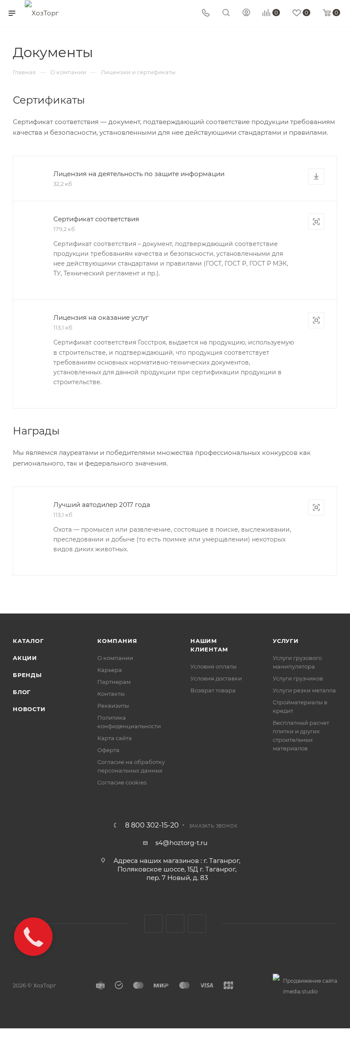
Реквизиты (113, 705)
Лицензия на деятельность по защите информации (139, 174)
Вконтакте (153, 924)
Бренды (27, 674)
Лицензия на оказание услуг (101, 317)
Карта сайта (114, 738)
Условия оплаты (213, 666)
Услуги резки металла (304, 690)
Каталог (28, 640)
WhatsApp (197, 924)
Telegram (175, 924)
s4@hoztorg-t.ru (181, 843)
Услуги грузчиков (298, 678)
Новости (29, 709)
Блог (22, 692)
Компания (117, 640)
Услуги (286, 640)
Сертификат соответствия (96, 219)
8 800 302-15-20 (152, 825)
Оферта (108, 750)
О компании (115, 657)
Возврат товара (213, 690)
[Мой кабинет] (246, 13)
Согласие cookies (121, 782)
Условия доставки (216, 678)
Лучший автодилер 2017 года (101, 505)
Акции (25, 657)
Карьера (109, 669)
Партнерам (114, 681)
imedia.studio (300, 991)
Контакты (111, 693)
